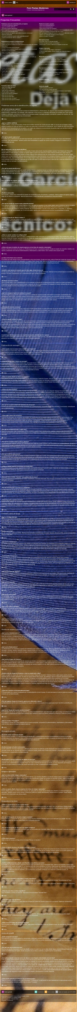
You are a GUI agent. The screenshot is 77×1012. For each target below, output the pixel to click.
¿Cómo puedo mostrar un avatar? (10, 53)
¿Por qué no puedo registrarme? (9, 28)
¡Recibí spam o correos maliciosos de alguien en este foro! (53, 44)
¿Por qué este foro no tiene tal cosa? (48, 89)
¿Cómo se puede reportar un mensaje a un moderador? (15, 77)
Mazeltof (14, 998)
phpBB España (17, 997)
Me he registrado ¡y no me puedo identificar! (12, 30)
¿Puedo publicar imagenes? (8, 92)
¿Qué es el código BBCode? (8, 87)
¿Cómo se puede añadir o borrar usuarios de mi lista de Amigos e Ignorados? (55, 52)
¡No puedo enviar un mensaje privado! (48, 41)
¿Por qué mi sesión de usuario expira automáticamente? (15, 36)
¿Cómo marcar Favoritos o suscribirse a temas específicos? (54, 72)
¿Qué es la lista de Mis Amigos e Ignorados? (50, 49)
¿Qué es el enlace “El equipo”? (46, 36)
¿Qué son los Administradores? (47, 25)
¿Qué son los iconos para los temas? (11, 99)
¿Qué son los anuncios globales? (10, 93)
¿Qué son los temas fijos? (8, 96)
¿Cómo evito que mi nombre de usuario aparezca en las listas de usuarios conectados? (20, 45)
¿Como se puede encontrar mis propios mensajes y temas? (53, 64)
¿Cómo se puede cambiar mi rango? (10, 55)
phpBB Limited (66, 938)
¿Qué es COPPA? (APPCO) (8, 27)
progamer (6, 998)
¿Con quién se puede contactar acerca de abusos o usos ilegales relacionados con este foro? (55, 91)
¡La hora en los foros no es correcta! (10, 47)
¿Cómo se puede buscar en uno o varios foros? (51, 58)
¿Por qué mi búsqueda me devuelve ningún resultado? (52, 59)
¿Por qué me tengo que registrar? (10, 25)
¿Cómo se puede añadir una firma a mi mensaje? (13, 66)
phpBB (38, 285)
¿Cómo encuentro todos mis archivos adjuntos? (51, 82)
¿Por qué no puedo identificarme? (10, 31)
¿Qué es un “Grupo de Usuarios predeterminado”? (51, 34)
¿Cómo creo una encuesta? (8, 68)
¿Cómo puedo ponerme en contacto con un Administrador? (53, 94)
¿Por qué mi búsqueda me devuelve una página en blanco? (53, 61)
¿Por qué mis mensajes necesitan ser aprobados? (14, 80)
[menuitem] (15, 2)
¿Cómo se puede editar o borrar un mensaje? (13, 65)
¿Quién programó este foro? (46, 87)
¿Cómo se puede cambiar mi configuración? (12, 43)
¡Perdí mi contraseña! (7, 34)
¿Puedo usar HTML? (7, 88)
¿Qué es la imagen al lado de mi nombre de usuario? (14, 52)
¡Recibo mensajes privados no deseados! (49, 43)
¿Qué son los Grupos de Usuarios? (48, 28)
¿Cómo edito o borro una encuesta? (10, 71)
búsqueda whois (61, 961)
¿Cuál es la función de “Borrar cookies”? (11, 37)
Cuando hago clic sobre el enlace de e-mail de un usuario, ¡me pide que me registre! (19, 57)
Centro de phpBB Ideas (8, 951)
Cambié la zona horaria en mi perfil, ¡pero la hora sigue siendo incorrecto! (19, 49)
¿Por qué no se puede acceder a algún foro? (12, 72)
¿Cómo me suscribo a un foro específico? (49, 74)
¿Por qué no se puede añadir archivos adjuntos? (13, 74)
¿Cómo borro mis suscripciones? (47, 75)
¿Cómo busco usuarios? (45, 62)
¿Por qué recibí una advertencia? (10, 75)
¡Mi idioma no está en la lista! (8, 50)
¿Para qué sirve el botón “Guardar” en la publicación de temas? (17, 79)
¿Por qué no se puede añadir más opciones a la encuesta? (16, 69)
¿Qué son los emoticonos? (8, 90)
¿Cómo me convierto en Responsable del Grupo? (51, 31)
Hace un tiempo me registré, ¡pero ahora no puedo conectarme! (17, 33)
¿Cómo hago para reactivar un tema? (11, 82)
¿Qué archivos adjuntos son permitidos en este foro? (52, 81)
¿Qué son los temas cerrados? (9, 98)
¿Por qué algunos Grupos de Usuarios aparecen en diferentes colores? (56, 33)
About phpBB (57, 940)
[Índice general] (14, 8)
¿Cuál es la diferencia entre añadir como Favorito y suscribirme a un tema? (55, 70)
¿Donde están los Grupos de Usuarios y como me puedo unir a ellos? (56, 30)
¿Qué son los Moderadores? (46, 27)
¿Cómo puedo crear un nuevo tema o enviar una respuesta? (16, 63)
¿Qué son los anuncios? (7, 95)
